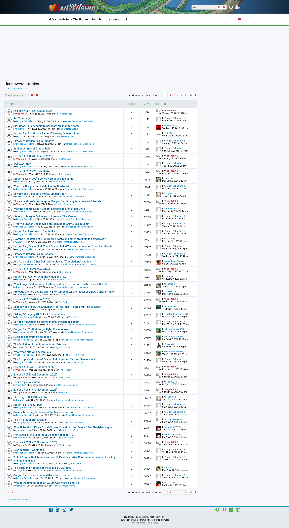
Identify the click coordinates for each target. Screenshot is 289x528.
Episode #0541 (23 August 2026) (33, 110)
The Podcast (65, 113)
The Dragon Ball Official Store (31, 397)
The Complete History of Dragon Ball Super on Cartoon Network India (55, 359)
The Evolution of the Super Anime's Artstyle (39, 344)
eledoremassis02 (24, 332)
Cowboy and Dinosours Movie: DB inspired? (39, 193)
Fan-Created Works (68, 129)
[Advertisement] (144, 50)
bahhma (20, 287)
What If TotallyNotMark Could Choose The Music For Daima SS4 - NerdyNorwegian (63, 427)
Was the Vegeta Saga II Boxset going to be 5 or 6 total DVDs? (49, 208)
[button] (165, 95)
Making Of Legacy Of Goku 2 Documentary (39, 314)
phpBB (134, 520)
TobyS (19, 470)
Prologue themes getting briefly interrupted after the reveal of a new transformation (64, 291)
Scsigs (19, 347)
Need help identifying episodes (32, 336)
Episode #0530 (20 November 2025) (35, 442)
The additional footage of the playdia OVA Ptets (42, 467)
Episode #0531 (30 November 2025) (35, 389)
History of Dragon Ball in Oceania (33, 254)
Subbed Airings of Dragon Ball (31, 148)
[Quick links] (240, 19)
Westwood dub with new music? (32, 352)
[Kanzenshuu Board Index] (76, 7)
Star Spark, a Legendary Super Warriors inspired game (46, 126)
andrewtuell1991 (24, 211)
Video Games (58, 181)
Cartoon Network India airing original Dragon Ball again (46, 321)
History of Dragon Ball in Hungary (33, 141)
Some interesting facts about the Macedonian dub (43, 412)
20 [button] (191, 95)
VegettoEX (21, 113)
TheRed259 (21, 294)
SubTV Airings (22, 118)
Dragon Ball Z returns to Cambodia (34, 231)
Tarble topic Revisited (26, 382)
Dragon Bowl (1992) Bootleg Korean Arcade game (43, 178)
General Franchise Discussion (78, 121)
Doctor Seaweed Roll (26, 317)
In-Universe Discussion (67, 385)
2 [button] (174, 95)
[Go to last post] (177, 110)
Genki (19, 279)
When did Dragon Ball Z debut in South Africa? (41, 186)
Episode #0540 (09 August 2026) (33, 156)
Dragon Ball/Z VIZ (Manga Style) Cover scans (40, 329)
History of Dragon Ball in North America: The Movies (45, 216)
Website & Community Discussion (79, 264)
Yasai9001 (21, 385)
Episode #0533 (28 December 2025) (35, 374)
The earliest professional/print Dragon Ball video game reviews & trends (57, 201)
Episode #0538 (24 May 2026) (31, 269)
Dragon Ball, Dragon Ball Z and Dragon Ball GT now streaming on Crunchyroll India (62, 246)
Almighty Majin (23, 422)
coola (19, 181)
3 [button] (177, 95)
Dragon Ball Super (62, 347)
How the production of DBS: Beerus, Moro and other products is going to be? (59, 239)
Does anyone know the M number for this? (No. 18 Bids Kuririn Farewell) (57, 306)
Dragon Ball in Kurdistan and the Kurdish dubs (41, 475)
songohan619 (23, 430)
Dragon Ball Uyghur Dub (27, 404)
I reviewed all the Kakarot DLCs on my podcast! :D (43, 434)
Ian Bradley (144, 517)
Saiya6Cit (20, 196)
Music (62, 294)
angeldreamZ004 (24, 264)
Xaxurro (20, 242)
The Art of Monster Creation (30, 419)
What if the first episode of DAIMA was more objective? (46, 482)
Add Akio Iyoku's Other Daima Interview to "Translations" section (52, 261)
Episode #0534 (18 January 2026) (34, 367)
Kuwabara (21, 309)
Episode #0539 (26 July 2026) (31, 171)
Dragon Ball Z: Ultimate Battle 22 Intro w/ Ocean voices (46, 133)
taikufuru (20, 485)
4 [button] (181, 95)
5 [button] (185, 95)
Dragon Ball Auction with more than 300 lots (39, 276)
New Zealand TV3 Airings (28, 449)
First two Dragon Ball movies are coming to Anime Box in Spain (51, 223)
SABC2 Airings (22, 163)
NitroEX (20, 136)
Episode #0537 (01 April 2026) (31, 299)
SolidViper (21, 129)
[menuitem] (231, 7)
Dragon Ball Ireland (25, 121)
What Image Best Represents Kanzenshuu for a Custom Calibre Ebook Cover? (60, 284)
